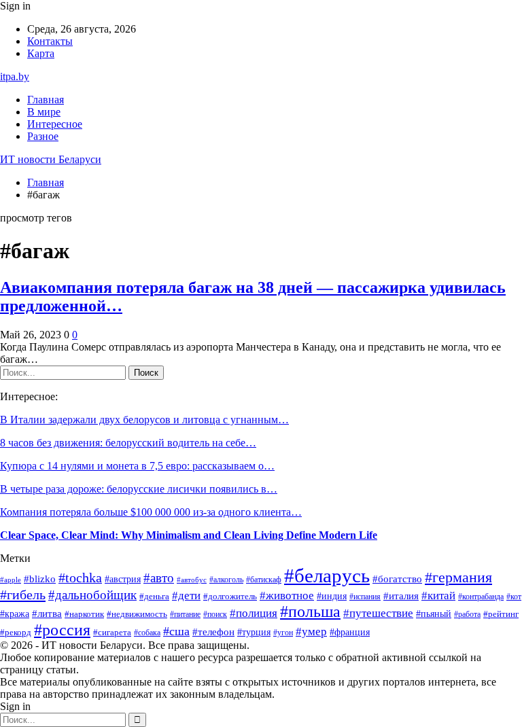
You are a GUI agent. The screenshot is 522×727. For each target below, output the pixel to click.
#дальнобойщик (92, 595)
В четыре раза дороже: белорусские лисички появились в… (138, 489)
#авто (158, 578)
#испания (365, 596)
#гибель (23, 594)
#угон (283, 632)
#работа (467, 614)
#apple (10, 580)
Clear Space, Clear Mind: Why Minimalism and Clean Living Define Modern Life (188, 535)
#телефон (213, 631)
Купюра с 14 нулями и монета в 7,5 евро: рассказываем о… (137, 466)
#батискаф (263, 579)
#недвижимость (137, 614)
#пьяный (433, 613)
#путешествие (378, 613)
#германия (458, 577)
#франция (350, 632)
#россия (62, 630)
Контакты (50, 41)
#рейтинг (501, 614)
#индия (332, 596)
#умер (311, 631)
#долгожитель (230, 596)
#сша (176, 631)
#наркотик (84, 614)
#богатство (397, 578)
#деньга (154, 596)
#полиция (253, 613)
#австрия (123, 578)
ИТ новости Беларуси (50, 159)
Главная (45, 99)
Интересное (54, 124)
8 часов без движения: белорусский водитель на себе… (128, 442)
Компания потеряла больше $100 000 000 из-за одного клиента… (151, 512)
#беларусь (327, 575)
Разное (42, 136)
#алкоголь (226, 579)
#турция (254, 632)
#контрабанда (481, 596)
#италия (401, 595)
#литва (47, 613)
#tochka (80, 578)
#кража (14, 614)
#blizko (40, 578)
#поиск (215, 614)
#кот (513, 596)
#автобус (192, 580)
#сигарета (112, 632)
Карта (40, 53)
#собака (147, 632)
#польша (310, 611)
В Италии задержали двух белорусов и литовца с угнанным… (144, 419)
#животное (287, 595)
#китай (438, 595)
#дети (186, 595)
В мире (43, 112)
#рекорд (15, 632)
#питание (185, 614)
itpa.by (14, 76)
